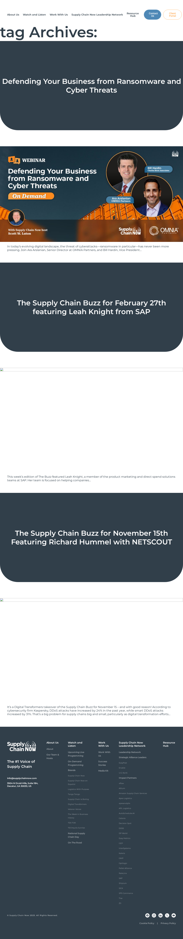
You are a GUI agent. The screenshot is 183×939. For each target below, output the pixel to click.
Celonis (122, 818)
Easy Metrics (124, 838)
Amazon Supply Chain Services (133, 793)
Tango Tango (74, 794)
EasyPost (123, 763)
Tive (120, 898)
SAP (120, 878)
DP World (123, 833)
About (49, 749)
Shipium (123, 883)
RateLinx (123, 873)
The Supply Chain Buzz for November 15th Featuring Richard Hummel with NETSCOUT (91, 537)
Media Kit (103, 770)
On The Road (75, 842)
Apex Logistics (125, 798)
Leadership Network (130, 752)
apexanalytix (124, 803)
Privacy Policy (168, 923)
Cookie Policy (146, 923)
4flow (121, 783)
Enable (122, 768)
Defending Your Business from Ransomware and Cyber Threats (91, 85)
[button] (13, 15)
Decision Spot (125, 823)
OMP (121, 858)
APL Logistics (125, 808)
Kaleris (122, 853)
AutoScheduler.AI (127, 813)
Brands (71, 770)
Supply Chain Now (76, 776)
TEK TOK (72, 823)
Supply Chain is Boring (78, 799)
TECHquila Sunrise (76, 828)
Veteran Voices (74, 809)
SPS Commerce (126, 893)
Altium (122, 788)
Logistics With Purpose (78, 789)
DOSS (121, 828)
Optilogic (123, 863)
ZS (120, 903)
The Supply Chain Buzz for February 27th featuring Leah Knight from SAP (91, 307)
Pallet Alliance (125, 868)
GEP (121, 843)
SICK (121, 888)
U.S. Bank (123, 773)
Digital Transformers (77, 804)
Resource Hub (169, 744)
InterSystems (125, 848)
